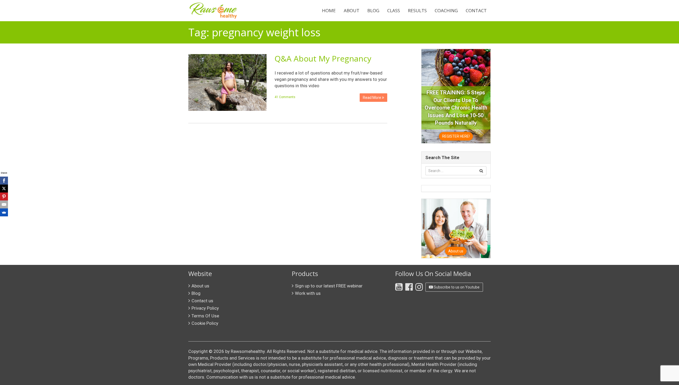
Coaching (446, 10)
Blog (373, 10)
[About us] (455, 228)
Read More (372, 97)
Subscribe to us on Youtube (456, 287)
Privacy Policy (205, 308)
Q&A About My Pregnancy (323, 58)
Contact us (202, 300)
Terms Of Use (205, 315)
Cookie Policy (204, 323)
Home (329, 10)
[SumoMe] (4, 212)
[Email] (4, 204)
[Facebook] (4, 181)
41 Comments (285, 97)
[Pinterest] (4, 196)
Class (393, 10)
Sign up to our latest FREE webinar (329, 285)
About (351, 10)
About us (200, 285)
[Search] (481, 170)
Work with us (308, 293)
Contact (476, 10)
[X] (4, 188)
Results (417, 10)
